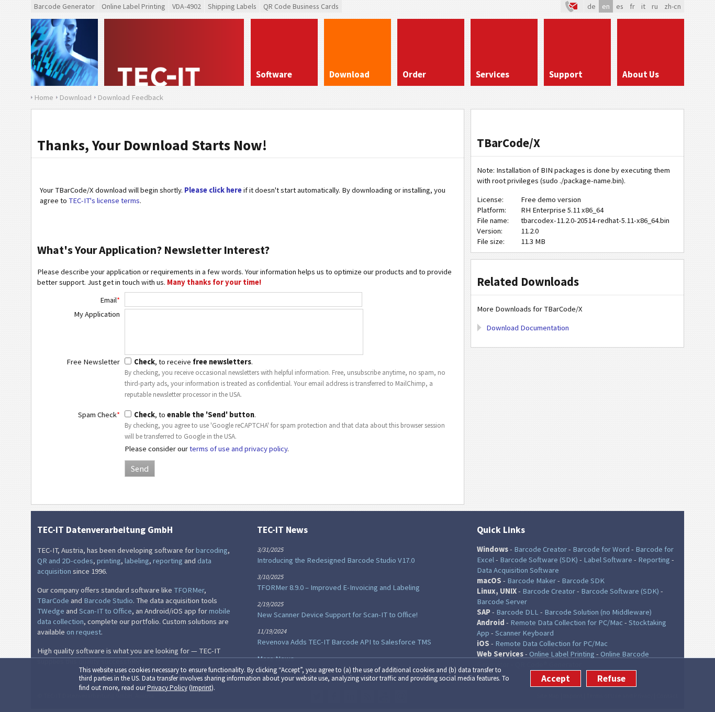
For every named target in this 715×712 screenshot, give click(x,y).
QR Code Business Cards (301, 6)
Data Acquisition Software (518, 570)
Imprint (201, 687)
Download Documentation (527, 327)
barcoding (212, 550)
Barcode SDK (583, 580)
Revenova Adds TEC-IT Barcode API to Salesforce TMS (344, 642)
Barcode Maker (531, 580)
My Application (97, 314)
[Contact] (572, 6)
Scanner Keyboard (524, 633)
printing (109, 560)
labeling (137, 560)
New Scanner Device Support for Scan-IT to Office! (337, 614)
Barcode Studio (108, 600)
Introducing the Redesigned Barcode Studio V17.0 (336, 560)
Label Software (608, 559)
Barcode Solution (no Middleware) (598, 612)
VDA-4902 (186, 6)
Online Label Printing (133, 6)
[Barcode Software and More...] (64, 52)
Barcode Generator (64, 6)
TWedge (50, 611)
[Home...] (174, 52)
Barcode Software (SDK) (539, 559)
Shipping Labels (232, 6)
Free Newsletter (93, 361)
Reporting (654, 559)
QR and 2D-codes (65, 560)
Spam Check (99, 414)
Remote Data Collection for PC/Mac (566, 622)
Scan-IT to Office (105, 611)
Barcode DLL (517, 612)
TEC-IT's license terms (104, 200)
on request (83, 632)
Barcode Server (502, 601)
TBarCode (53, 600)
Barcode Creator (540, 549)
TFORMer (189, 590)
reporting (168, 560)
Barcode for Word (601, 549)
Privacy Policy (167, 687)
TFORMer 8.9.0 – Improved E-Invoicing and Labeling (338, 587)
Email (110, 300)
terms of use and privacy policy (238, 448)
